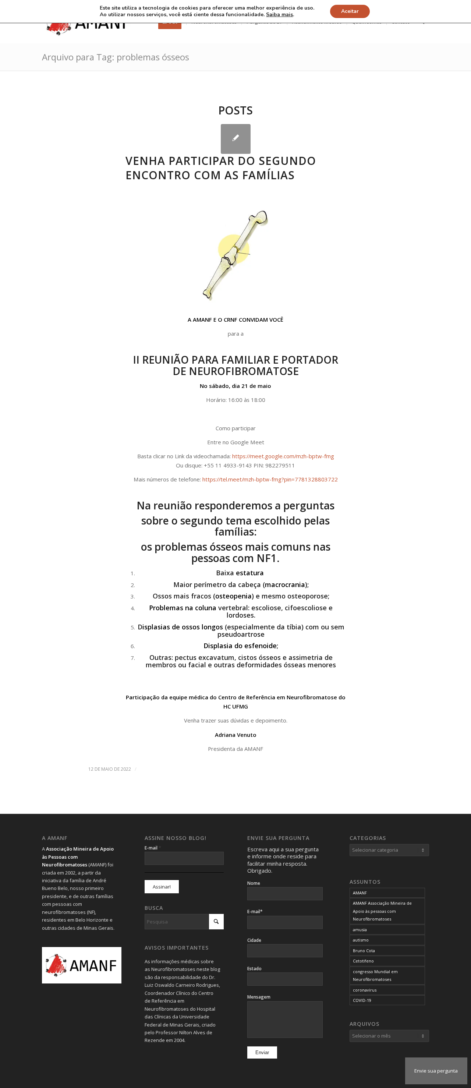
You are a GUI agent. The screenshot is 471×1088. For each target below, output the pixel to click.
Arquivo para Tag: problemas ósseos (115, 57)
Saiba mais (279, 14)
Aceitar (350, 11)
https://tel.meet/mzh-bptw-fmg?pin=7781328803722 (270, 479)
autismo (361, 940)
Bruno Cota (364, 950)
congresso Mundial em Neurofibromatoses (375, 975)
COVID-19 (362, 1000)
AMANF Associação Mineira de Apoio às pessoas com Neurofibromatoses (382, 911)
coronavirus (364, 990)
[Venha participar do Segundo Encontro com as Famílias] (236, 139)
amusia (360, 929)
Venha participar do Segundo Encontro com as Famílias (220, 168)
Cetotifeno (363, 961)
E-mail (153, 847)
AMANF (360, 893)
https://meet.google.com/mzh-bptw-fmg (283, 456)
